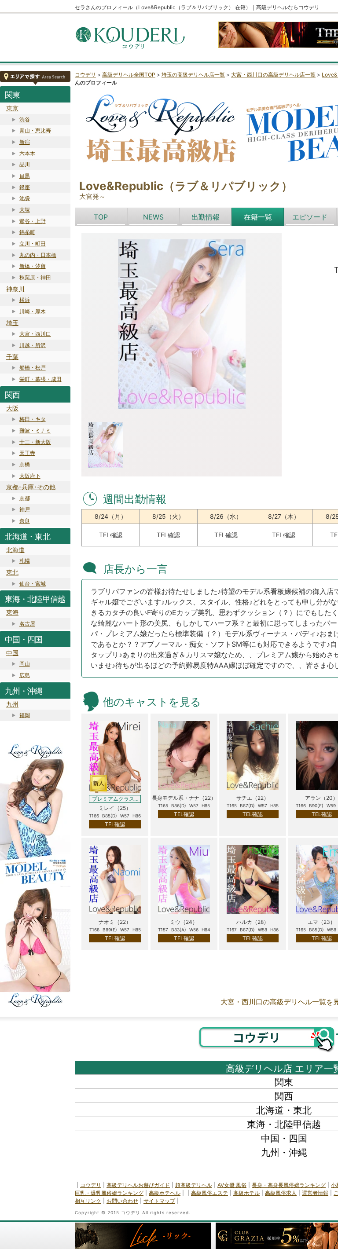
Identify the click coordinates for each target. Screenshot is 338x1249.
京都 (24, 498)
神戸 (24, 509)
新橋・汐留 (32, 266)
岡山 (24, 663)
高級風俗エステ (209, 1193)
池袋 (24, 198)
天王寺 (27, 453)
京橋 (24, 464)
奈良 (24, 520)
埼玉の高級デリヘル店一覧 (193, 74)
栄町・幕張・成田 (40, 379)
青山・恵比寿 (35, 130)
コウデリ (85, 74)
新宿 (24, 142)
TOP (101, 216)
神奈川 (15, 289)
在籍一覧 (258, 216)
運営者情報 (315, 1193)
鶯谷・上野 (32, 221)
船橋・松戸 (32, 367)
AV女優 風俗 (231, 1185)
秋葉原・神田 (35, 277)
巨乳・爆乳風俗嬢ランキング (109, 1193)
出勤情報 (205, 216)
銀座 (24, 187)
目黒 (24, 175)
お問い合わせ (122, 1201)
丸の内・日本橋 (37, 255)
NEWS (153, 216)
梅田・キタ (32, 419)
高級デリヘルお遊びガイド (138, 1185)
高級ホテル (246, 1193)
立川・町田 (32, 243)
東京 (12, 108)
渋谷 (24, 119)
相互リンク (88, 1201)
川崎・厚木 (32, 311)
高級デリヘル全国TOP (128, 74)
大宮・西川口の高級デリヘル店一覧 (273, 74)
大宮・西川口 (35, 333)
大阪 (12, 408)
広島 (24, 675)
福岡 (24, 715)
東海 (12, 612)
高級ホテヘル (164, 1193)
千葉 (12, 356)
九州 (12, 704)
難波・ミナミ (35, 430)
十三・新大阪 (35, 442)
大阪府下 (29, 475)
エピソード (309, 216)
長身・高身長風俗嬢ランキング (289, 1185)
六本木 (27, 153)
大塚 (24, 209)
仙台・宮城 (32, 583)
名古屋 (27, 623)
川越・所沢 (32, 345)
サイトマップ (159, 1201)
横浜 (24, 300)
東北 (12, 572)
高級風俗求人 (281, 1193)
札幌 (24, 560)
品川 (24, 164)
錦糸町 (27, 232)
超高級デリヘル (193, 1185)
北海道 (15, 549)
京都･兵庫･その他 (30, 487)
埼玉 (12, 322)
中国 (12, 652)
